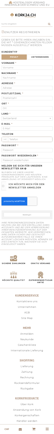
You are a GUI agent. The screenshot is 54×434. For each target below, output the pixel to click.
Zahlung (27, 372)
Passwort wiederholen (20, 155)
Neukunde (27, 339)
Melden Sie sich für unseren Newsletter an (22, 167)
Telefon (7, 134)
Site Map (27, 318)
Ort (5, 103)
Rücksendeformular (27, 383)
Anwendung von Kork (27, 410)
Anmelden (27, 334)
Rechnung (27, 377)
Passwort (10, 145)
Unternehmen (27, 307)
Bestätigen (27, 215)
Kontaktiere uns (27, 301)
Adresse (8, 83)
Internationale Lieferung (27, 350)
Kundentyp (9, 52)
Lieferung (27, 366)
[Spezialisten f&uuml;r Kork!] (27, 15)
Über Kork (27, 404)
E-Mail (7, 124)
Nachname (10, 73)
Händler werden (27, 421)
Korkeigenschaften (27, 415)
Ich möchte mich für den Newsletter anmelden (26, 186)
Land (6, 113)
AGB (27, 312)
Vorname (9, 63)
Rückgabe (27, 388)
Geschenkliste (27, 345)
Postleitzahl (12, 93)
